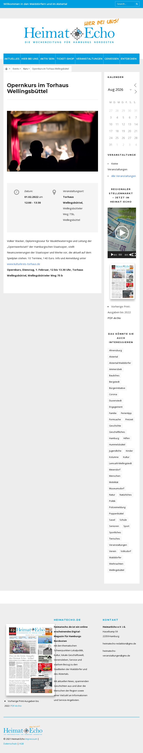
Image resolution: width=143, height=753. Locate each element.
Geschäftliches (117, 431)
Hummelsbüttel (117, 444)
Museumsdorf (116, 488)
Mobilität (113, 482)
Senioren (114, 526)
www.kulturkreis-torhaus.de (23, 264)
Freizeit (129, 419)
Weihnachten (116, 563)
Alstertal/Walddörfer (120, 362)
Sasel (112, 519)
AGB (21, 743)
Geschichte (115, 425)
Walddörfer (115, 557)
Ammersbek (115, 369)
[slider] (120, 255)
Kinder (129, 450)
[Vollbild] (134, 254)
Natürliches (126, 494)
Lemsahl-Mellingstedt (120, 463)
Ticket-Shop (65, 58)
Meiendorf (114, 469)
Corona (113, 394)
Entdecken (129, 58)
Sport (126, 526)
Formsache (115, 419)
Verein (112, 551)
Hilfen (126, 438)
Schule (123, 519)
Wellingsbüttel (116, 570)
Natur (112, 494)
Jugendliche (115, 450)
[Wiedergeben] (112, 254)
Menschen (114, 475)
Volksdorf (126, 551)
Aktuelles (11, 58)
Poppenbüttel (116, 513)
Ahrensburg (115, 350)
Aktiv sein (47, 58)
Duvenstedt (115, 400)
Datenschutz (10, 743)
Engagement (115, 406)
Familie (112, 413)
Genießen (111, 58)
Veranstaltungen (89, 58)
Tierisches (114, 538)
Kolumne (114, 457)
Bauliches (114, 375)
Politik (112, 501)
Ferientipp (126, 413)
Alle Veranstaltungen (123, 176)
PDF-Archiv (114, 318)
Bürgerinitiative (117, 388)
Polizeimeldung (117, 507)
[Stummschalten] (131, 254)
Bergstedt (114, 381)
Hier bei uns (29, 58)
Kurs (25, 68)
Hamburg (114, 438)
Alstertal (113, 356)
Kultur (126, 457)
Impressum (31, 738)
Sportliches (115, 532)
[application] (122, 233)
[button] (122, 233)
